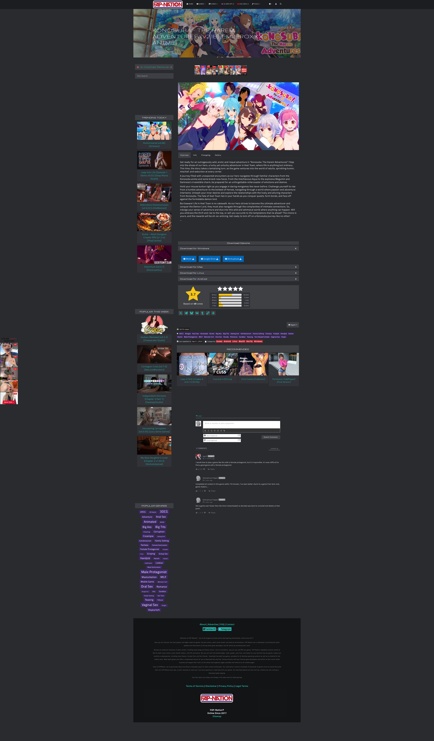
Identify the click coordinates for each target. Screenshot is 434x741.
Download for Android (193, 278)
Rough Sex (145, 591)
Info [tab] (195, 155)
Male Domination (154, 567)
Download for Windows (194, 248)
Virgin (283, 337)
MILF (201, 337)
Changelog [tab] (205, 155)
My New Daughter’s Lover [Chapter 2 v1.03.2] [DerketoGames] (154, 461)
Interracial (148, 563)
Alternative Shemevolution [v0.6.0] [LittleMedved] (154, 206)
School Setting (149, 596)
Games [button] (201, 4)
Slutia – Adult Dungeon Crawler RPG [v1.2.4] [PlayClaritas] (154, 237)
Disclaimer (211, 686)
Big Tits (226, 333)
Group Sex (163, 553)
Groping (151, 553)
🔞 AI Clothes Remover (154, 67)
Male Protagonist (190, 337)
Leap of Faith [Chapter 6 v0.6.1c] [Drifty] (191, 380)
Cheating (146, 532)
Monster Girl (209, 337)
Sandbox (242, 337)
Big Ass (219, 333)
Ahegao (188, 333)
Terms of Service (195, 686)
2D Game (153, 512)
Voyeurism (154, 610)
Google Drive (209, 258)
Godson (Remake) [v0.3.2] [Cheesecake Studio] (154, 338)
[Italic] (208, 430)
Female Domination (159, 545)
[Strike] (214, 430)
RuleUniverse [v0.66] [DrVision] (154, 144)
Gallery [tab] (218, 155)
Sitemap (217, 716)
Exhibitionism (246, 333)
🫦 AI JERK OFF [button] (227, 4)
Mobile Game (147, 581)
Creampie (148, 536)
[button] (280, 4)
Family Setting (258, 333)
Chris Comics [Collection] (253, 379)
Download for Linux (192, 273)
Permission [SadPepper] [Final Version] (283, 380)
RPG (153, 591)
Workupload (233, 258)
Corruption (159, 531)
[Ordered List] (217, 430)
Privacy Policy (226, 686)
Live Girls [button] (243, 4)
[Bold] (205, 430)
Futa (141, 554)
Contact (230, 624)
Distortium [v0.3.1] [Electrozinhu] (154, 268)
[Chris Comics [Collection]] (253, 364)
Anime (211, 333)
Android (227, 341)
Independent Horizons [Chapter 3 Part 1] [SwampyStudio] (154, 399)
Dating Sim (235, 333)
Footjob (276, 333)
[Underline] (211, 430)
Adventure (147, 516)
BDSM (162, 522)
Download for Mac (191, 267)
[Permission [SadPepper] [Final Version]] (284, 364)
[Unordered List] (221, 430)
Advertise (213, 624)
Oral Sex (219, 337)
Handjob (284, 333)
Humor (180, 337)
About (203, 624)
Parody (226, 337)
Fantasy (269, 333)
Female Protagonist (149, 549)
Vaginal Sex (275, 337)
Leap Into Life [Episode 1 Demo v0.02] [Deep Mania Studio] (154, 175)
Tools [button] (256, 4)
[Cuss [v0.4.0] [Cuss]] (223, 364)
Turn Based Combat (262, 337)
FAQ (222, 624)
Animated (204, 333)
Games (219, 341)
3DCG (181, 333)
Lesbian (159, 562)
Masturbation (149, 577)
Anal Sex (195, 333)
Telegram (226, 629)
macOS (242, 341)
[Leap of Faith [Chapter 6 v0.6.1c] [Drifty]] (192, 364)
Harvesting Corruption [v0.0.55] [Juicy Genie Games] (154, 430)
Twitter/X (210, 629)
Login (199, 416)
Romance (233, 337)
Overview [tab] (184, 155)
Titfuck (160, 600)
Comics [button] (213, 4)
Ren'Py (249, 341)
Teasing (250, 337)
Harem (291, 333)
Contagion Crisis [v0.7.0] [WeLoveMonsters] (154, 368)
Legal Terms (241, 686)
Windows (258, 341)
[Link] (224, 430)
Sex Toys (161, 596)
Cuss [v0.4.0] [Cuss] (222, 379)
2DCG (143, 511)
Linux (234, 341)
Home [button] (190, 4)
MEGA (188, 258)
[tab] (238, 248)
